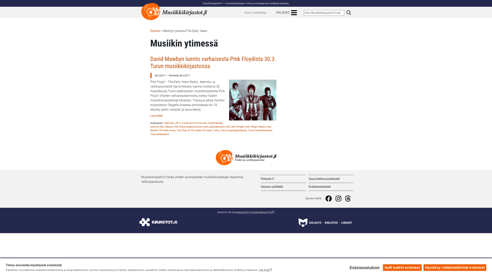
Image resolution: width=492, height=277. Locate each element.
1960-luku (169, 123)
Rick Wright (237, 126)
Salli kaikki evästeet (402, 267)
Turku (216, 130)
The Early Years (167, 130)
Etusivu (155, 31)
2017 (178, 123)
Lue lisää (156, 116)
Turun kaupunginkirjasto (234, 130)
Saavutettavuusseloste (324, 179)
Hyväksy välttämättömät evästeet (455, 267)
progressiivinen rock (197, 126)
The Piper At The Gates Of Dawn (194, 130)
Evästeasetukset (320, 187)
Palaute (266, 179)
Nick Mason (166, 126)
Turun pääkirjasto (159, 134)
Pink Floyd (179, 126)
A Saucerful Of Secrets (194, 123)
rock (247, 126)
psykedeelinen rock (219, 126)
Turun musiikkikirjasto (260, 130)
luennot (154, 126)
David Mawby (215, 123)
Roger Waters (258, 126)
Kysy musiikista (255, 12)
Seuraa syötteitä (272, 187)
